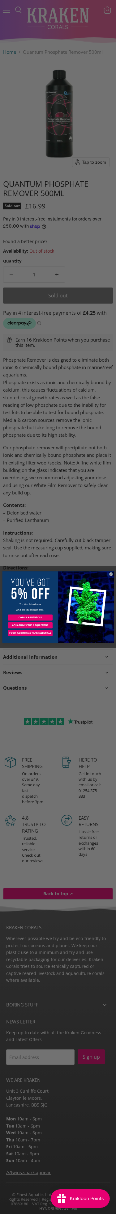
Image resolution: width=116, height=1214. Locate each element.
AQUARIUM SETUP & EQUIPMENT (30, 625)
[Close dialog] (111, 574)
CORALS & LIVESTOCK (30, 617)
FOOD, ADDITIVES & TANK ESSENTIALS (30, 633)
